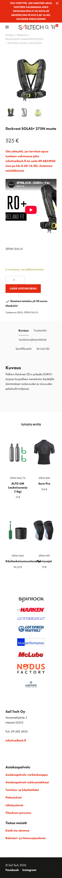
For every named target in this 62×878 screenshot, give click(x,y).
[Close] (57, 3)
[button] (7, 27)
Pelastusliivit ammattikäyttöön (24, 39)
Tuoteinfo (40, 331)
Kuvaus (23, 331)
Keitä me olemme (17, 831)
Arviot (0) (43, 349)
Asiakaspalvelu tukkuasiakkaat (27, 782)
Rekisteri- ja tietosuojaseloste (26, 838)
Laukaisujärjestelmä (32, 340)
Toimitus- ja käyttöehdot (22, 790)
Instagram (29, 870)
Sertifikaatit (24, 349)
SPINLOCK (22, 35)
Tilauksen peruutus (18, 813)
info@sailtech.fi (16, 740)
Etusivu (10, 35)
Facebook (12, 870)
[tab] (24, 330)
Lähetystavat (14, 805)
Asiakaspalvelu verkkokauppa (27, 775)
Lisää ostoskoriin (23, 288)
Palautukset (14, 797)
